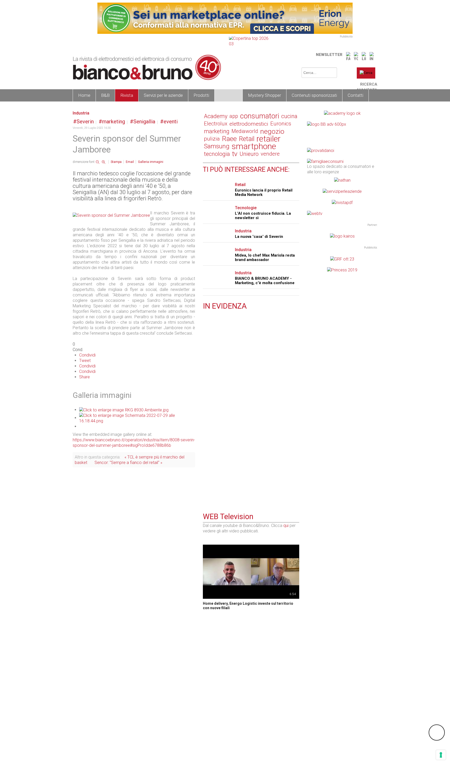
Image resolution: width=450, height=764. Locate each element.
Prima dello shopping (231, 472)
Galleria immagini (150, 162)
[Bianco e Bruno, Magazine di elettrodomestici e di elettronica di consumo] (147, 67)
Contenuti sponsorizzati (314, 95)
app (233, 116)
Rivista (126, 95)
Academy (215, 116)
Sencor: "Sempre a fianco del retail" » (128, 462)
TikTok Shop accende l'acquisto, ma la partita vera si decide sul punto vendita (250, 445)
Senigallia (144, 121)
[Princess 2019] (342, 269)
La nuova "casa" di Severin (259, 236)
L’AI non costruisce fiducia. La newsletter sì (263, 215)
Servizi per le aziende (163, 95)
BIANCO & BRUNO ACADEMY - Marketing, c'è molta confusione (265, 280)
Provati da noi (224, 407)
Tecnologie (246, 207)
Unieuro (249, 154)
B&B (105, 95)
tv (235, 154)
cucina (289, 116)
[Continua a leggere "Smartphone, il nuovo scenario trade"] (206, 377)
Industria (81, 113)
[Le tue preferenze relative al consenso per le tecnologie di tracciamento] (441, 755)
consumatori (259, 116)
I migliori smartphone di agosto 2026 (237, 478)
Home (84, 95)
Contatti (355, 95)
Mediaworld (245, 131)
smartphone (254, 146)
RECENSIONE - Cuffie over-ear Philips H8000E (246, 413)
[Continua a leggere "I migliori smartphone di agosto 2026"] (206, 472)
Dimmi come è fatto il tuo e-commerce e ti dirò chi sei (250, 320)
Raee (229, 139)
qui (286, 525)
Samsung (216, 146)
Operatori (228, 95)
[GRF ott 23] (342, 258)
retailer (268, 139)
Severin (85, 121)
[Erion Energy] (225, 17)
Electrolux (215, 123)
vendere (270, 154)
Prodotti (201, 95)
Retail (246, 139)
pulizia (212, 139)
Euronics (280, 123)
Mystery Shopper (264, 95)
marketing (113, 121)
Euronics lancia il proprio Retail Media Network (263, 192)
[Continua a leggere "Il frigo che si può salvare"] (206, 347)
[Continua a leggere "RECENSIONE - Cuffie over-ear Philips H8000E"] (206, 407)
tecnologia (217, 154)
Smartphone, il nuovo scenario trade (237, 383)
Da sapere (220, 347)
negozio (272, 131)
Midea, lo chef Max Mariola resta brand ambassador (265, 257)
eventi (171, 121)
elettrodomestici (248, 123)
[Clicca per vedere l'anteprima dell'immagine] (111, 215)
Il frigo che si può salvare (227, 353)
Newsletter (329, 54)
